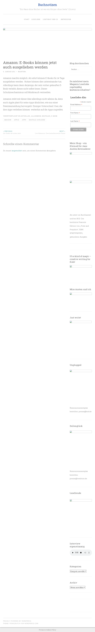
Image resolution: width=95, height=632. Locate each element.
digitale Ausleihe (37, 120)
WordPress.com (31, 623)
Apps (24, 120)
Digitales (46, 116)
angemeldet (17, 150)
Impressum (66, 19)
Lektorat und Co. (50, 19)
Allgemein (36, 116)
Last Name (75, 121)
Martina (22, 72)
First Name (75, 113)
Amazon (7, 120)
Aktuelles (25, 116)
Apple (16, 120)
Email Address (76, 104)
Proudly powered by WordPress (17, 621)
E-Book (54, 116)
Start (26, 19)
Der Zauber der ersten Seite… (12, 132)
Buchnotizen (47, 5)
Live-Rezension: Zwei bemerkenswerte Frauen (50, 132)
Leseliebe (35, 19)
